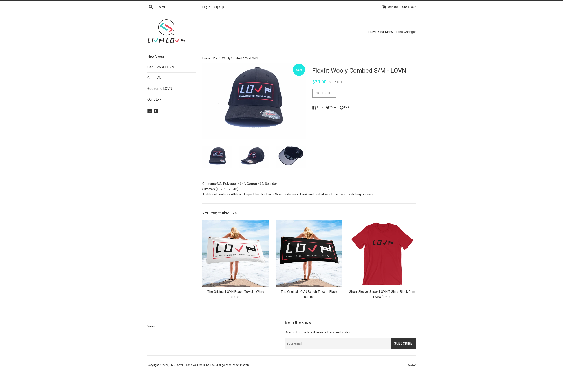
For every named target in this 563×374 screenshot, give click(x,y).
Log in (206, 7)
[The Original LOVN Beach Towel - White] (235, 253)
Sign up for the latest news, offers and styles (317, 332)
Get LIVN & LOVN (160, 67)
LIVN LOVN (176, 365)
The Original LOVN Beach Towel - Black (309, 292)
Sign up (219, 7)
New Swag (155, 56)
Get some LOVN (159, 88)
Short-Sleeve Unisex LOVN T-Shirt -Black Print (382, 292)
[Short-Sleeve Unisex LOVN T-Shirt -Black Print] (382, 253)
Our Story (154, 99)
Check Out (409, 7)
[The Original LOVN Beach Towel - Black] (309, 253)
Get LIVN (154, 78)
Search (152, 326)
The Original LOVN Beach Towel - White (235, 292)
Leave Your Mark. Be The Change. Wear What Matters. (217, 365)
